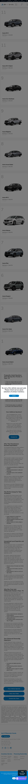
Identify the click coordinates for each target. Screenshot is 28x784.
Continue (14, 395)
